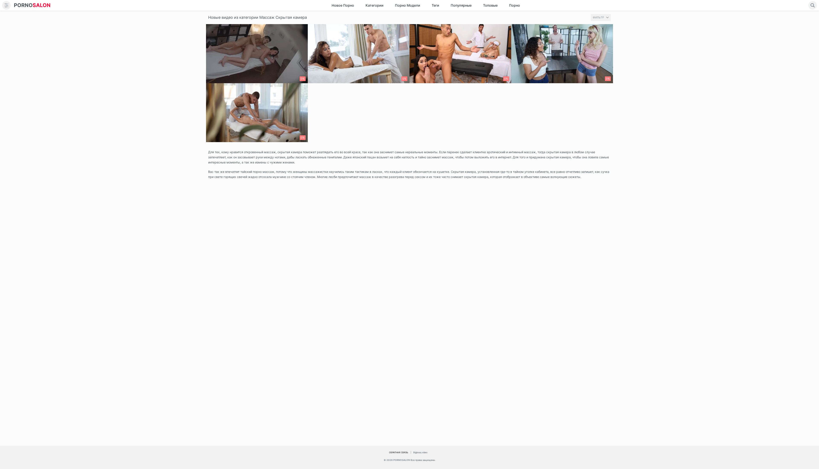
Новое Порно (343, 5)
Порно (514, 5)
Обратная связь (398, 452)
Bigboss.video (420, 452)
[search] (812, 5)
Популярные (461, 5)
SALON (32, 5)
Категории (374, 5)
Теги (435, 5)
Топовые (490, 5)
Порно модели (407, 5)
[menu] (6, 5)
